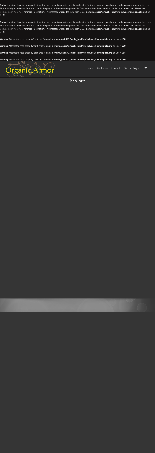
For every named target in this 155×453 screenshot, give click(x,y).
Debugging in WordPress (11, 11)
